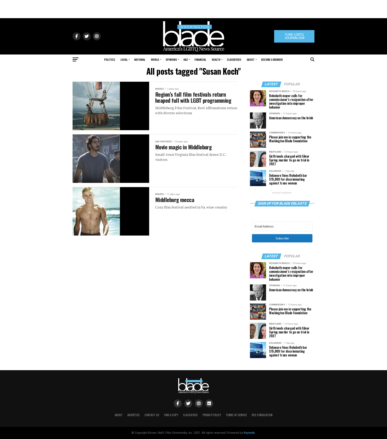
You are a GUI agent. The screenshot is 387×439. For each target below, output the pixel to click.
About (251, 59)
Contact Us (152, 415)
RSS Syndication (262, 415)
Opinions (171, 59)
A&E (185, 59)
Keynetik (249, 433)
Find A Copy (171, 415)
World (155, 59)
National (139, 59)
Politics (109, 59)
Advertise (133, 415)
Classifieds (234, 59)
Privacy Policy (212, 415)
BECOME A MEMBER (272, 59)
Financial (200, 59)
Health (216, 59)
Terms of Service (236, 415)
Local (124, 59)
